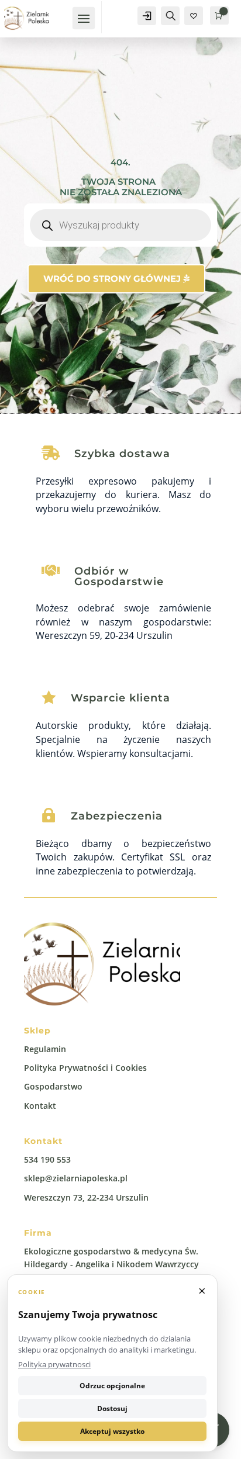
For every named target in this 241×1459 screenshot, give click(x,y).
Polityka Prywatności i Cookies (85, 1067)
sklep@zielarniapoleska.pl (76, 1178)
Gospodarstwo (53, 1086)
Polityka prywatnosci (54, 1364)
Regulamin (45, 1049)
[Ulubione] (193, 15)
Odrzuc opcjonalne (112, 1386)
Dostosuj (112, 1408)
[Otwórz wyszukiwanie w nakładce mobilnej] (120, 225)
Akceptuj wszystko (112, 1431)
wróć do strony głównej (112, 278)
